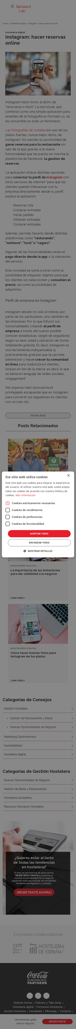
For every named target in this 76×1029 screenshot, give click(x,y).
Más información (26, 495)
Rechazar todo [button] (39, 542)
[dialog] (38, 514)
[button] (38, 551)
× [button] (68, 475)
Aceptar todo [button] (39, 533)
